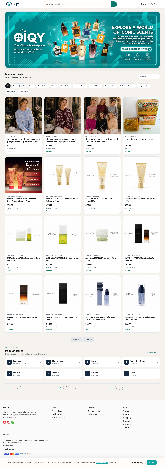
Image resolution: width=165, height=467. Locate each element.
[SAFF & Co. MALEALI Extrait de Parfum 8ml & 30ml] (141, 234)
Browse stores (94, 411)
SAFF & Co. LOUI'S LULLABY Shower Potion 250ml (99, 200)
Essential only (137, 462)
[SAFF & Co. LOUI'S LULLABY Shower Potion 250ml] (102, 175)
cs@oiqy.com (8, 449)
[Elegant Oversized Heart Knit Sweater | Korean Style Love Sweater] (102, 115)
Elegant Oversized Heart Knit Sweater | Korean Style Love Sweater (101, 140)
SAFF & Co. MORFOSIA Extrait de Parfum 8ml (62, 259)
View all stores (152, 353)
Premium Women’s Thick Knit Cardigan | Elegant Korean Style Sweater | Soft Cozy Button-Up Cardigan (23, 140)
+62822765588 (8, 446)
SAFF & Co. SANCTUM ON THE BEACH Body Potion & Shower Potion (21, 200)
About (126, 428)
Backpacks (11, 92)
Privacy (126, 421)
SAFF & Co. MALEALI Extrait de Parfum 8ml (22, 318)
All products (57, 411)
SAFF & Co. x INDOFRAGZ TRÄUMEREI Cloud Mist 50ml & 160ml (100, 318)
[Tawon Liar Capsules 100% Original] (141, 115)
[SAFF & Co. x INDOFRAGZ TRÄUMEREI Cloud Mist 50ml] (141, 293)
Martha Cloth (11, 149)
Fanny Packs (23, 92)
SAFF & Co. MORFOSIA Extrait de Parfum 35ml (101, 259)
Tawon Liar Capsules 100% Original (139, 139)
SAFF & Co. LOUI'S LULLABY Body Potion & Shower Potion (62, 200)
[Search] (114, 4)
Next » (88, 339)
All (8, 86)
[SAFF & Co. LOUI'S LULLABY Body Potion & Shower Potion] (62, 175)
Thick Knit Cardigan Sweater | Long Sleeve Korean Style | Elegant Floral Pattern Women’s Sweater (61, 140)
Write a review (58, 417)
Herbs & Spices (95, 86)
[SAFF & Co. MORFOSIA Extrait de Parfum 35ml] (102, 234)
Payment (127, 424)
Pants (31, 86)
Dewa (126, 149)
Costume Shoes (80, 86)
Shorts (53, 86)
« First (76, 339)
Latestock (10, 208)
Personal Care (110, 86)
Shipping (127, 417)
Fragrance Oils (143, 86)
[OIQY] (12, 4)
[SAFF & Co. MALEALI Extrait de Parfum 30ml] (62, 293)
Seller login (92, 414)
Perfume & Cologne (127, 86)
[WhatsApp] (12, 422)
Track (143, 4)
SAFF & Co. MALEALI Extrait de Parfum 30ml (61, 318)
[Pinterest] (8, 422)
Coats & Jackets (19, 86)
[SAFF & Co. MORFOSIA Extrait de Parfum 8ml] (62, 234)
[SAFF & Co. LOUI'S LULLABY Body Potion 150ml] (141, 175)
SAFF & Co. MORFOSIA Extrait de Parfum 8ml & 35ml (23, 259)
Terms (126, 411)
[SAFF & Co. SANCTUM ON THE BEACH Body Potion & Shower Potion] (23, 175)
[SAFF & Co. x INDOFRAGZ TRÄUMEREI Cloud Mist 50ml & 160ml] (102, 293)
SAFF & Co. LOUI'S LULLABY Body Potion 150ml (140, 200)
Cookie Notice (102, 462)
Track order (57, 414)
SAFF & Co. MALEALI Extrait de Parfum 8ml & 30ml (140, 259)
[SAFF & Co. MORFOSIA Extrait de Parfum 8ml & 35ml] (23, 234)
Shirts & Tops (42, 86)
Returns (126, 414)
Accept (152, 462)
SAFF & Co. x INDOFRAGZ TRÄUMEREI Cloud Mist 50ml (140, 318)
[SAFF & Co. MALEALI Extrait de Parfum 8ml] (23, 293)
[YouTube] (4, 422)
